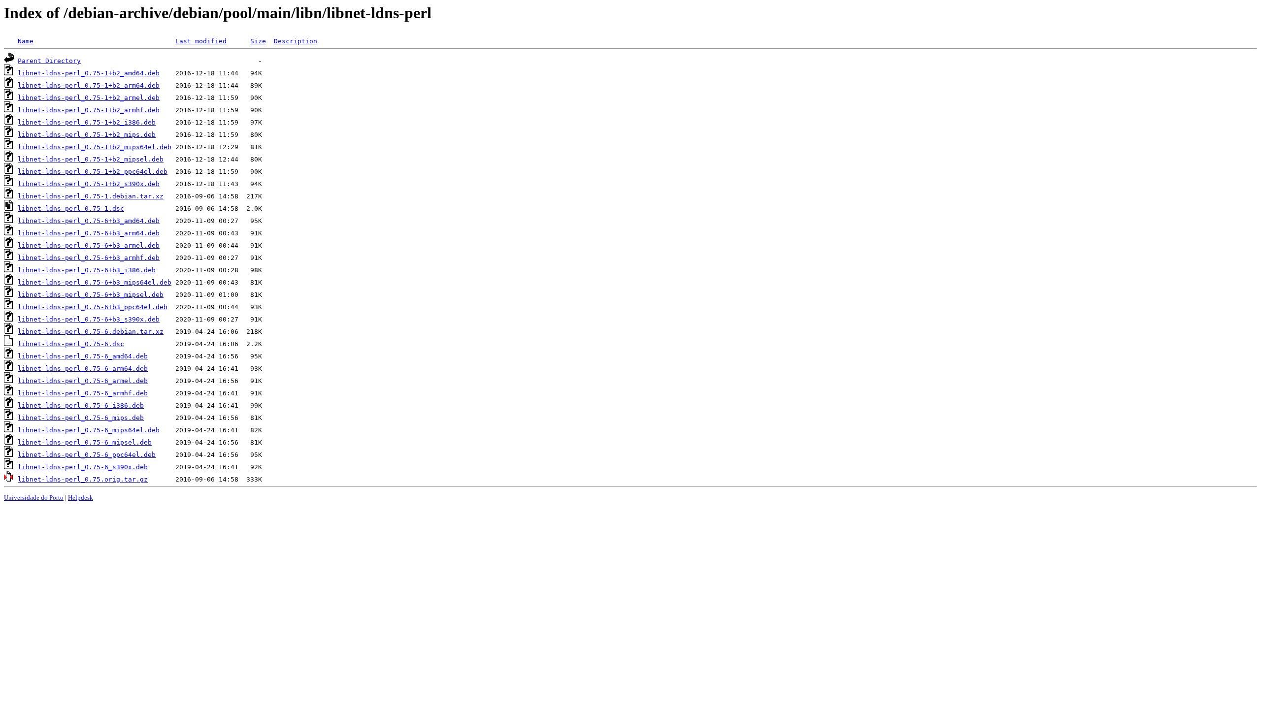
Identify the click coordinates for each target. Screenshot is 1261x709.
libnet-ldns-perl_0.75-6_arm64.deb (83, 368)
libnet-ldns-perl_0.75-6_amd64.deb (83, 356)
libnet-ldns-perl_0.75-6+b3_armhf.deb (89, 257)
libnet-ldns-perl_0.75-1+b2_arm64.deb (89, 85)
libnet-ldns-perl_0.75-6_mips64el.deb (89, 430)
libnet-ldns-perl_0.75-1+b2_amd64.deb (89, 73)
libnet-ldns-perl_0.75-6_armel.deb (83, 381)
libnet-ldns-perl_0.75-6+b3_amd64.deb (89, 221)
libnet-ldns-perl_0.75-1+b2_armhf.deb (89, 110)
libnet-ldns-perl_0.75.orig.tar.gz (83, 479)
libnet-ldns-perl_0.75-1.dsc (71, 208)
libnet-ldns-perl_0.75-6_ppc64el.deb (87, 454)
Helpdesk (80, 497)
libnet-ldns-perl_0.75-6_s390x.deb (83, 467)
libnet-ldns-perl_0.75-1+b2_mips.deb (87, 134)
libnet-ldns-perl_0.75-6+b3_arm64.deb (89, 233)
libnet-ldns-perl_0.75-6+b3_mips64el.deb (94, 282)
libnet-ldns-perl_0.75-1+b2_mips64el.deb (94, 147)
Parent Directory (49, 60)
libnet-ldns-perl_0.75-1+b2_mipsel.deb (91, 159)
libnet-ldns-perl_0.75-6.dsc (71, 344)
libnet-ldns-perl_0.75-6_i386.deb (81, 405)
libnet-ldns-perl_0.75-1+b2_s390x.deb (89, 184)
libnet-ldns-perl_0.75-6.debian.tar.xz (91, 331)
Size (258, 41)
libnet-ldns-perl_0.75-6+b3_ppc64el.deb (92, 307)
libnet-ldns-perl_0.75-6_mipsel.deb (85, 442)
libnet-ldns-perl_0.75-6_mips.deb (81, 417)
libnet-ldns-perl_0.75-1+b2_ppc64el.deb (92, 171)
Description (295, 41)
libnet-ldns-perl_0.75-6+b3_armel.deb (89, 245)
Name (25, 41)
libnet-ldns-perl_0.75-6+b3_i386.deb (87, 270)
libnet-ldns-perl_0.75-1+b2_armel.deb (89, 97)
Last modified (201, 41)
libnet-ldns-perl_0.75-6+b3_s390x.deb (89, 319)
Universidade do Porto (34, 497)
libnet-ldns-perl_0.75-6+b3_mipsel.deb (91, 294)
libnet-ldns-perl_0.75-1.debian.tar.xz (91, 196)
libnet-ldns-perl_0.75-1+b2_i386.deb (87, 122)
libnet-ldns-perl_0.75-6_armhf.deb (83, 393)
